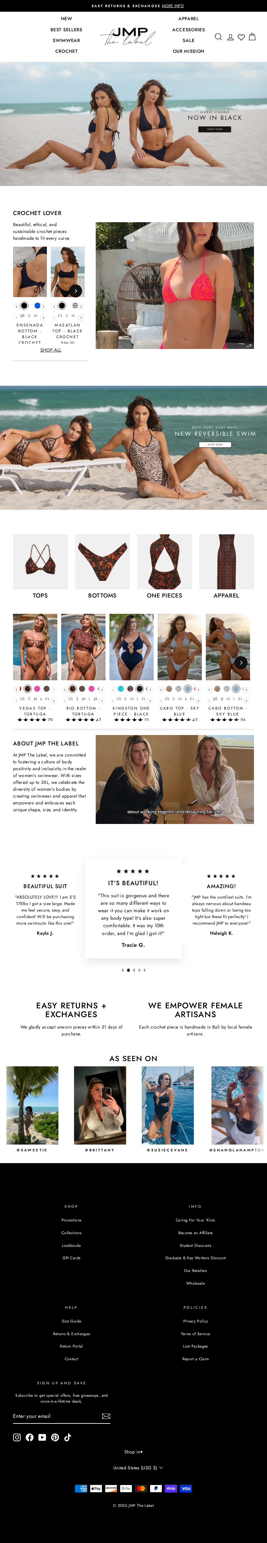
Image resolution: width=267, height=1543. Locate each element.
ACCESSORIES (188, 29)
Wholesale (195, 1283)
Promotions (72, 1220)
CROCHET (66, 51)
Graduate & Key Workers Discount (195, 1258)
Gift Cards (72, 1258)
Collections (71, 1232)
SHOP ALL (51, 350)
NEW (66, 18)
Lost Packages (195, 1346)
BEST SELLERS (66, 29)
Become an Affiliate (195, 1232)
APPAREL (188, 18)
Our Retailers (195, 1270)
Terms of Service (195, 1333)
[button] (33, 720)
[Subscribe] (106, 1416)
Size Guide (71, 1321)
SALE (188, 40)
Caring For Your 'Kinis (195, 1220)
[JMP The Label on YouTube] (42, 1437)
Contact (71, 1359)
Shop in (133, 1451)
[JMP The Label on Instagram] (17, 1437)
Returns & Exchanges (71, 1333)
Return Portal (71, 1346)
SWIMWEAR (66, 40)
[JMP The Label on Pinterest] (55, 1437)
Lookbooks (71, 1245)
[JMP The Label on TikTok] (68, 1437)
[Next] (75, 290)
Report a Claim (195, 1359)
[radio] (24, 307)
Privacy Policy (195, 1321)
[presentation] (16, 306)
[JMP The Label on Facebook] (30, 1437)
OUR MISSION (189, 51)
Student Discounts (195, 1245)
